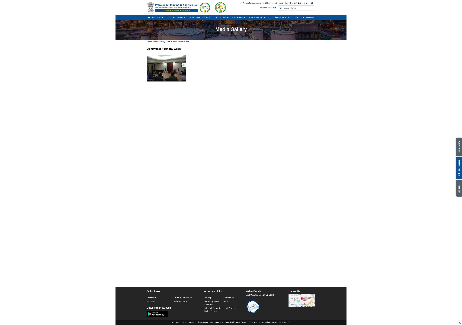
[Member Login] (312, 3)
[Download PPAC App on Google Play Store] (157, 314)
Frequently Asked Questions (211, 303)
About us (156, 17)
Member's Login (459, 168)
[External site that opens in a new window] (302, 300)
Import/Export (184, 17)
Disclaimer (151, 298)
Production (202, 17)
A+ (307, 3)
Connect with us (267, 8)
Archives (151, 301)
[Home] (149, 17)
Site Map (207, 298)
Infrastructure (255, 17)
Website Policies (181, 301)
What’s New (459, 147)
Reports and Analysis (278, 17)
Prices (169, 17)
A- (302, 3)
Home (149, 42)
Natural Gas (237, 17)
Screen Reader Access (251, 3)
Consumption (219, 17)
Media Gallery (159, 42)
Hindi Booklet (230, 308)
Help (226, 301)
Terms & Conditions (183, 298)
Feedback (459, 188)
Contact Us (229, 298)
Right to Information (304, 17)
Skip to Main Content (274, 3)
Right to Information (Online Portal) (212, 309)
